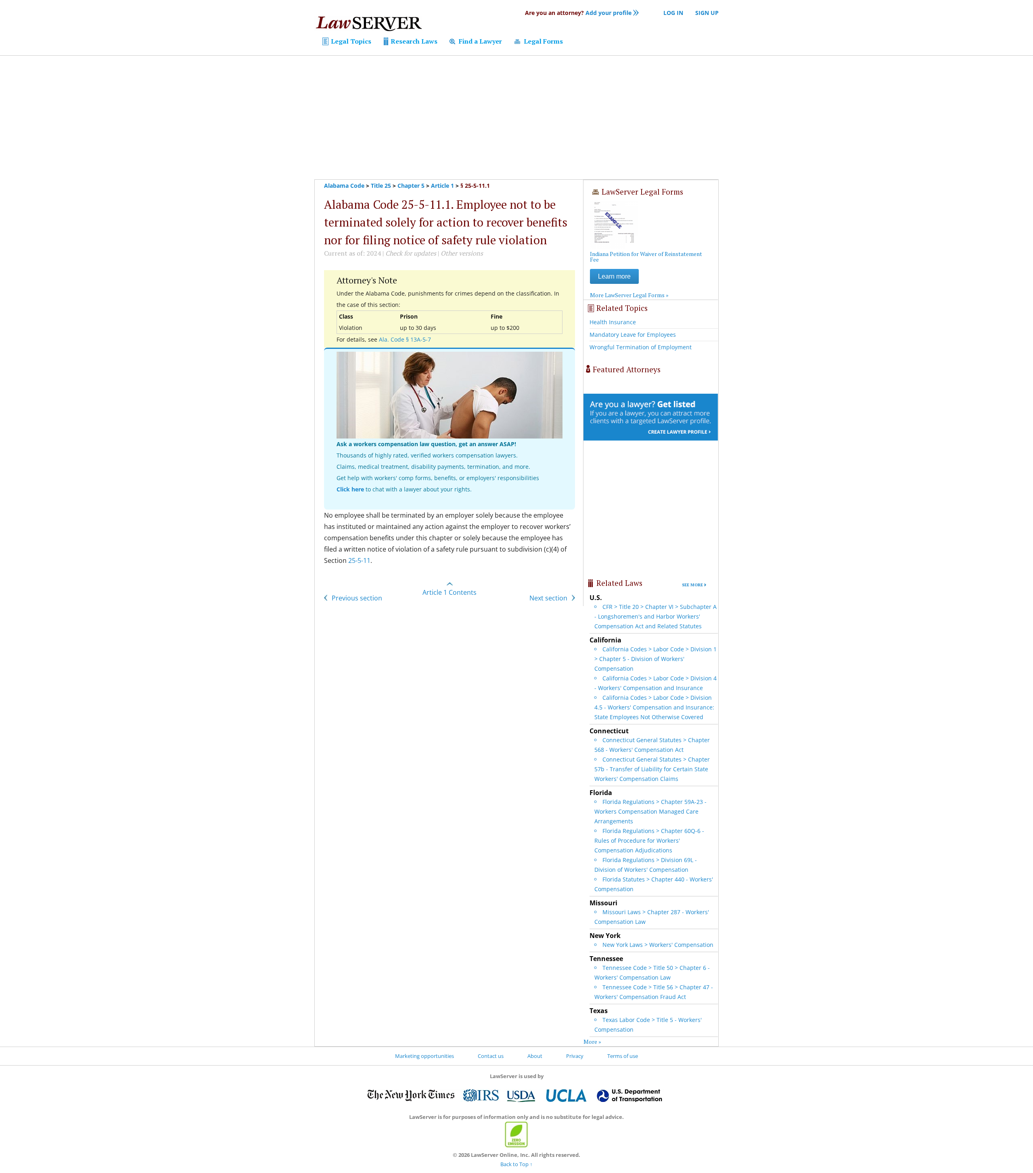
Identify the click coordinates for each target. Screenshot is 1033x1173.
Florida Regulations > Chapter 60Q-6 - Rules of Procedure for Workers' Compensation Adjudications (649, 840)
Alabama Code (344, 185)
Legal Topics (350, 41)
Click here (350, 489)
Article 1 (442, 185)
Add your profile (578, 13)
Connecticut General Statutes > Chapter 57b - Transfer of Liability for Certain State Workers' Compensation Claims (652, 769)
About (534, 1056)
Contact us (491, 1056)
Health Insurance (613, 322)
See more (692, 585)
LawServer (368, 26)
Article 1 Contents (449, 592)
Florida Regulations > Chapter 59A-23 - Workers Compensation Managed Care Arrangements (650, 811)
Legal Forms (542, 41)
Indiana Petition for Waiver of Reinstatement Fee (646, 256)
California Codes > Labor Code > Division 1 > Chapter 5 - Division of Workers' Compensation (655, 658)
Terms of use (622, 1056)
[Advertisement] (516, 117)
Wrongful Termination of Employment (641, 347)
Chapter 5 (410, 185)
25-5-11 (359, 560)
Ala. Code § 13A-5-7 (405, 339)
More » (592, 1041)
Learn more (614, 276)
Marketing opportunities (424, 1056)
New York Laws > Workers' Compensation (657, 944)
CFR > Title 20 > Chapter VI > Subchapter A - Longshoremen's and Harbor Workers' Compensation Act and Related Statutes (655, 616)
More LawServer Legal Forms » (629, 295)
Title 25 (381, 185)
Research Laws (413, 41)
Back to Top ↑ (516, 1164)
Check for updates (410, 253)
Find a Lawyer (479, 41)
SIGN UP (707, 13)
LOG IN (673, 13)
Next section (549, 598)
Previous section (356, 598)
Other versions (462, 253)
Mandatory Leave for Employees (633, 334)
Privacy (574, 1056)
